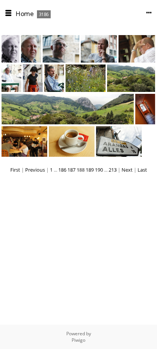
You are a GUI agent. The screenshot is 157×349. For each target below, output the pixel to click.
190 (99, 169)
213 (113, 169)
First (15, 169)
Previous (35, 169)
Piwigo (78, 340)
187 (71, 169)
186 (62, 169)
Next (127, 169)
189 (90, 169)
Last (142, 169)
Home (25, 13)
